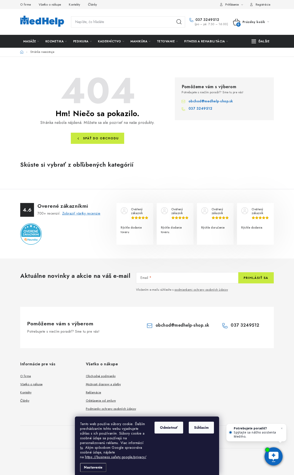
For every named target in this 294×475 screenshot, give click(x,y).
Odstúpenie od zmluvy (101, 400)
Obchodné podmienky (101, 376)
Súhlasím (201, 427)
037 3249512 (206, 20)
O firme (25, 4)
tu (81, 447)
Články (92, 4)
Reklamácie (93, 392)
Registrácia (263, 4)
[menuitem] (31, 41)
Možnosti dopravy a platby (103, 384)
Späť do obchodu (101, 138)
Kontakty (74, 4)
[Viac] (260, 41)
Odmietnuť (169, 427)
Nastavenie (93, 467)
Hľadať (179, 22)
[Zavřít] (282, 428)
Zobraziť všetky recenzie (81, 213)
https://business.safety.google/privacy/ (116, 457)
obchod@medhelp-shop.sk (211, 101)
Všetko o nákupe (50, 4)
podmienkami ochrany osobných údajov (201, 289)
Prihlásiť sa (256, 278)
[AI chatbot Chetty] (273, 456)
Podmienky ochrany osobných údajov (111, 409)
